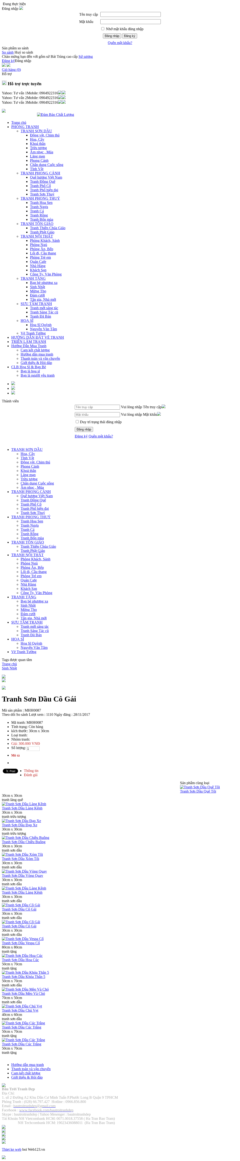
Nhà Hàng (37, 266)
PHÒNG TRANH (25, 127)
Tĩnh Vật (36, 169)
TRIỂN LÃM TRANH (28, 342)
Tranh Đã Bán (40, 316)
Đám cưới (37, 295)
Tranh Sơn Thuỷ (42, 194)
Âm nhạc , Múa (41, 152)
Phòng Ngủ (38, 245)
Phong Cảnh (39, 160)
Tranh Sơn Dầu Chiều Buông (23, 842)
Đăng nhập (112, 36)
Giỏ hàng (11, 70)
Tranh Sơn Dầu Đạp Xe (19, 825)
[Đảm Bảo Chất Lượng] (55, 115)
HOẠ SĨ (27, 321)
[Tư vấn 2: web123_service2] (62, 98)
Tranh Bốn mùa (41, 219)
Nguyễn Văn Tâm (43, 329)
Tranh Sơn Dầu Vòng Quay (22, 876)
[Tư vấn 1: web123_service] (62, 93)
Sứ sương (86, 57)
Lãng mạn (37, 156)
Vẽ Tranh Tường (33, 333)
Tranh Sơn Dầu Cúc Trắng (21, 1027)
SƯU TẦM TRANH (36, 304)
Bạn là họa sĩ (30, 371)
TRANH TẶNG (33, 278)
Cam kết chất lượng (35, 350)
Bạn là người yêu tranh (38, 375)
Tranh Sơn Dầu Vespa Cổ (21, 943)
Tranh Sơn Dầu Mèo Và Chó (23, 994)
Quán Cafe (38, 262)
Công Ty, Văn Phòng (46, 274)
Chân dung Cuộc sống (46, 165)
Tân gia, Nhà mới (43, 299)
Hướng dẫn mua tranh (37, 354)
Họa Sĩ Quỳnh (41, 325)
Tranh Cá (37, 211)
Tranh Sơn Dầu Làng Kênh (22, 808)
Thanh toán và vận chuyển (40, 358)
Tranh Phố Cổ (40, 186)
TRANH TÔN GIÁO (37, 224)
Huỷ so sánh (24, 52)
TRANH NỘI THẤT (37, 236)
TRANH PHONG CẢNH (40, 173)
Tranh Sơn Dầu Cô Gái (19, 909)
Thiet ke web (11, 1149)
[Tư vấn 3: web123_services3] (62, 102)
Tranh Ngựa (39, 207)
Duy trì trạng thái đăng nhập (101, 422)
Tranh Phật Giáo (42, 232)
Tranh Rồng (39, 215)
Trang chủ (18, 123)
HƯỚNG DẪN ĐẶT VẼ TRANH (37, 337)
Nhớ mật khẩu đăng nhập (124, 29)
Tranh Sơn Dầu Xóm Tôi (20, 859)
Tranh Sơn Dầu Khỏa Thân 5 (23, 977)
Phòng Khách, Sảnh (45, 240)
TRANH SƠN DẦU (36, 131)
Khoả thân (37, 144)
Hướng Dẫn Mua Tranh (28, 346)
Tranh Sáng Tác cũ (44, 312)
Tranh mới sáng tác (44, 308)
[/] (4, 1086)
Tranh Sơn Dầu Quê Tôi (198, 791)
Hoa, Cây (37, 139)
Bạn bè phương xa (43, 283)
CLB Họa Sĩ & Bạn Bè (28, 367)
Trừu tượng (38, 148)
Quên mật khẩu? (120, 43)
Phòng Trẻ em (40, 257)
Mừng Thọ (38, 291)
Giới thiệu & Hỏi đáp (36, 363)
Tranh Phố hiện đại (44, 190)
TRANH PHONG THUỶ (40, 198)
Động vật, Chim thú (45, 135)
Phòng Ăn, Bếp (41, 249)
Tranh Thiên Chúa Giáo (47, 228)
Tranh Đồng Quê (42, 182)
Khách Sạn (38, 270)
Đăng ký (129, 36)
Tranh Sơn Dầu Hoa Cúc (20, 960)
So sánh (8, 52)
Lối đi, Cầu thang (43, 253)
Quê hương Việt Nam (46, 177)
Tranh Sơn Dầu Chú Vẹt (20, 1010)
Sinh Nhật (37, 287)
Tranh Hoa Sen (41, 203)
